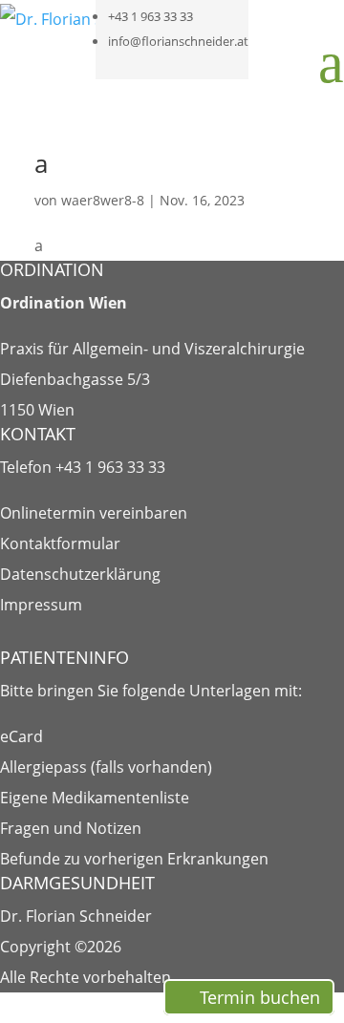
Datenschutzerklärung (80, 574)
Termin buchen (260, 997)
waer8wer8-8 (102, 200)
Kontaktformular (60, 543)
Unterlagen (229, 690)
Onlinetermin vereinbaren (93, 512)
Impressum (41, 604)
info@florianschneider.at (178, 41)
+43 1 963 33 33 (150, 16)
